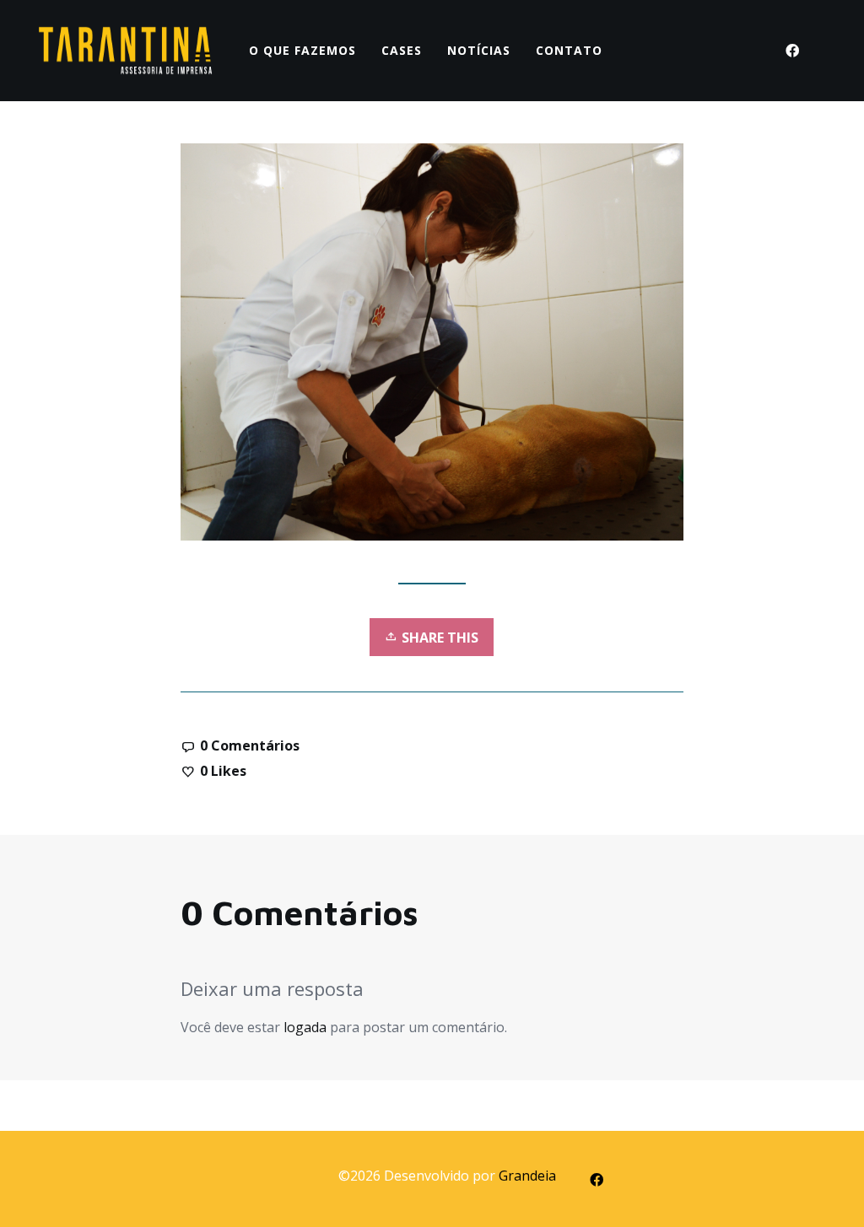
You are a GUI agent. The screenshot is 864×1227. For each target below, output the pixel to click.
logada (305, 1027)
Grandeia (527, 1175)
